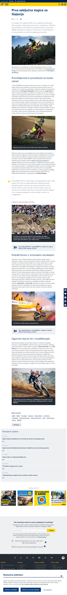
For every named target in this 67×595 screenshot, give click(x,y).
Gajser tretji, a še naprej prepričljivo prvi (14, 457)
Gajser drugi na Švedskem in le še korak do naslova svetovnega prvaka (23, 439)
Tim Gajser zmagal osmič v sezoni (12, 466)
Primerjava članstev (41, 569)
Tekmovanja (22, 565)
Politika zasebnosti (57, 567)
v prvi (44, 170)
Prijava (51, 530)
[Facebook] (14, 557)
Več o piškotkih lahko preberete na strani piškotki (35, 584)
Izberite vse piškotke (11, 590)
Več (3, 441)
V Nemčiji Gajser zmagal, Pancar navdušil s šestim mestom (20, 475)
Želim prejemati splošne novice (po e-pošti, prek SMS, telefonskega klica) (29, 542)
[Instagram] (33, 557)
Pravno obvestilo (57, 569)
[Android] (52, 557)
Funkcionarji (22, 569)
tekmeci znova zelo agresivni (40, 160)
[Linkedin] (27, 557)
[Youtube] (39, 557)
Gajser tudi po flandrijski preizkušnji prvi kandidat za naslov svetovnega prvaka (25, 448)
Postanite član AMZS (41, 565)
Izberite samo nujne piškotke (30, 590)
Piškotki (55, 565)
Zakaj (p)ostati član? (41, 567)
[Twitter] (21, 557)
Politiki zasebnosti (42, 537)
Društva (21, 567)
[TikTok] (45, 557)
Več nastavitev (47, 590)
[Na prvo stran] (8, 4)
